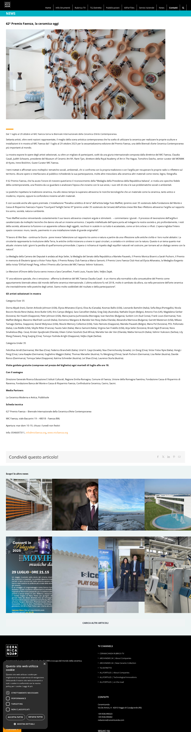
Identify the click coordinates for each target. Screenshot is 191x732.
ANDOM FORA (14, 718)
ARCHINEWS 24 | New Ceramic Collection (118, 663)
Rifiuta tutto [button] (36, 717)
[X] (163, 457)
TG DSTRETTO (106, 667)
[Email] (179, 457)
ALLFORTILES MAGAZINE (19, 709)
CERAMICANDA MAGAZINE (19, 704)
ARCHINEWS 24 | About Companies (115, 658)
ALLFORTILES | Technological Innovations (118, 677)
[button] (183, 7)
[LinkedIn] (168, 457)
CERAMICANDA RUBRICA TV (112, 653)
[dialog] (25, 695)
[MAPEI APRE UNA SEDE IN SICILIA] (141, 569)
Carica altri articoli (95, 622)
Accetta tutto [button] (15, 717)
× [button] (44, 664)
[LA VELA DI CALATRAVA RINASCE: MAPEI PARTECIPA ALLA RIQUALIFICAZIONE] (141, 511)
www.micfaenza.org (57, 432)
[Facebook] (158, 457)
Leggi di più (28, 686)
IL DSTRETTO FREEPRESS (18, 714)
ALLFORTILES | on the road (112, 682)
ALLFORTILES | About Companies (114, 672)
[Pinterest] (174, 457)
